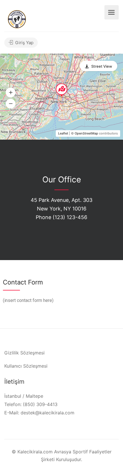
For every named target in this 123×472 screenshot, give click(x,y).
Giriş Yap (23, 42)
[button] (10, 92)
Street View (101, 66)
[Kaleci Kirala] (16, 19)
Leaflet (63, 133)
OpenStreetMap (86, 133)
